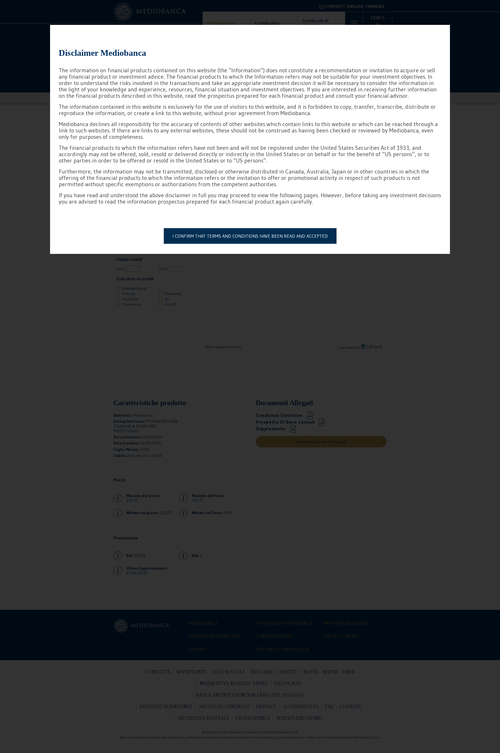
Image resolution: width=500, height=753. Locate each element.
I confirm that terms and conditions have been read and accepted (250, 236)
